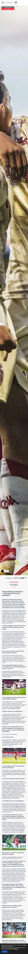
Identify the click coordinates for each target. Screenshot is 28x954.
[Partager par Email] (17, 578)
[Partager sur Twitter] (23, 578)
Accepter (4, 951)
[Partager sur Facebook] (25, 578)
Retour (6, 571)
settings (16, 949)
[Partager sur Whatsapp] (15, 578)
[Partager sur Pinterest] (19, 578)
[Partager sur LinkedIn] (21, 578)
